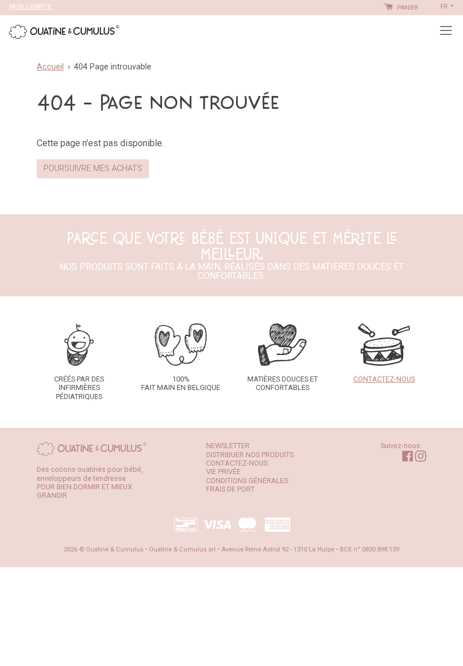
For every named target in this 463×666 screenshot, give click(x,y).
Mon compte (30, 6)
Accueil (50, 67)
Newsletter (228, 445)
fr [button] (444, 6)
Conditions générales (247, 480)
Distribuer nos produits (250, 454)
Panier (406, 7)
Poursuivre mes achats (92, 168)
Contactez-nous (237, 463)
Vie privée (223, 471)
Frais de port (230, 489)
